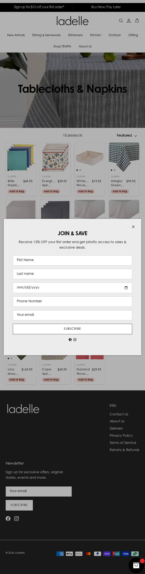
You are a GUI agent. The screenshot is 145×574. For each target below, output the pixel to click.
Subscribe (72, 329)
